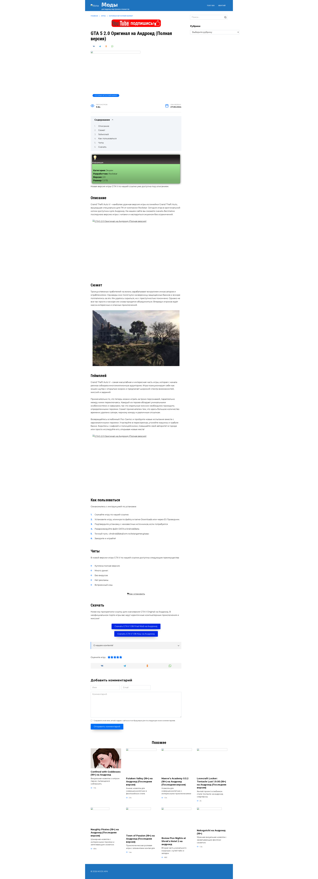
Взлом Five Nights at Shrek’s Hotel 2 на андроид (173, 841)
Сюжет (101, 130)
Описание (103, 126)
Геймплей (103, 134)
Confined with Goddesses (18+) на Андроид (105, 773)
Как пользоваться (107, 138)
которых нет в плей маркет (106, 95)
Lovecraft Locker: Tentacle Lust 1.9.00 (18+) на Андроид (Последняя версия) (211, 783)
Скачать (102, 147)
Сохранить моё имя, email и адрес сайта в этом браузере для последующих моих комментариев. (134, 721)
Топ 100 (211, 5)
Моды (109, 4)
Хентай (221, 5)
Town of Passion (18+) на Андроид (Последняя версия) (140, 838)
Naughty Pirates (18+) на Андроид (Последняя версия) (105, 832)
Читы (101, 143)
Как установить (137, 594)
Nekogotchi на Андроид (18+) (211, 832)
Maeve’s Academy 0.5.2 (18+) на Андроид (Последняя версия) (174, 781)
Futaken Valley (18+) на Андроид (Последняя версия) (139, 781)
